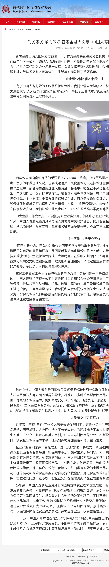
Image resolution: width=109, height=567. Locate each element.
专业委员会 (67, 21)
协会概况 (20, 21)
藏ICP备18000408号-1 (81, 563)
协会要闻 (51, 21)
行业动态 (84, 21)
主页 (19, 29)
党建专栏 (36, 21)
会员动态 (37, 29)
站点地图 (70, 556)
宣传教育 (99, 21)
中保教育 (93, 556)
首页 (7, 21)
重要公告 (81, 556)
